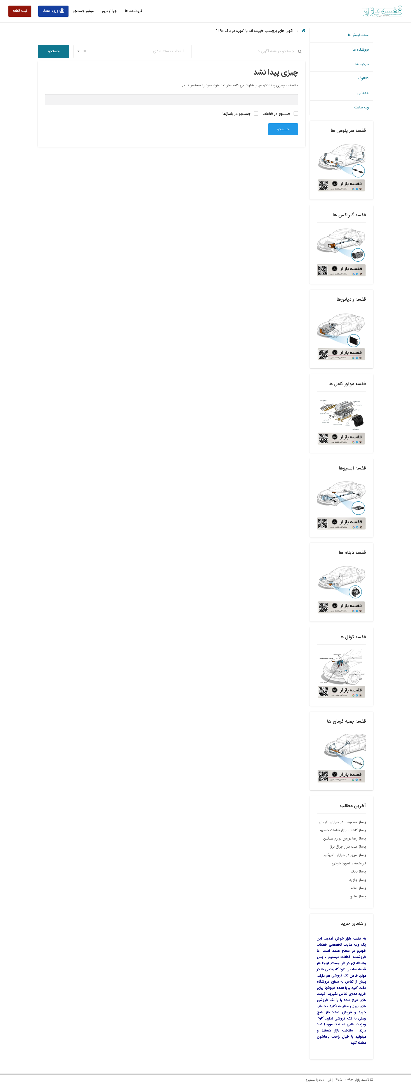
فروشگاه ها (361, 50)
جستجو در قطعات (277, 114)
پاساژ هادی (358, 896)
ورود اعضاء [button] (50, 11)
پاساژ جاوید (357, 880)
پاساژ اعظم (358, 888)
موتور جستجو (83, 11)
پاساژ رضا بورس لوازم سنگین (344, 839)
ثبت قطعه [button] (20, 11)
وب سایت (361, 108)
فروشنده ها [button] (133, 11)
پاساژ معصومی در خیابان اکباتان (342, 822)
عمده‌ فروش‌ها (358, 35)
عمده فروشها (334, 988)
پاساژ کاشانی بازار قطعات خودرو (343, 830)
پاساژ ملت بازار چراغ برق (347, 847)
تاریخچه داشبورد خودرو (349, 863)
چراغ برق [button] (109, 11)
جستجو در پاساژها (237, 114)
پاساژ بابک (358, 872)
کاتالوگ (363, 78)
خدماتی (363, 93)
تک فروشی (340, 976)
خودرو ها (362, 64)
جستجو (53, 51)
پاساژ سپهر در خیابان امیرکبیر (344, 855)
